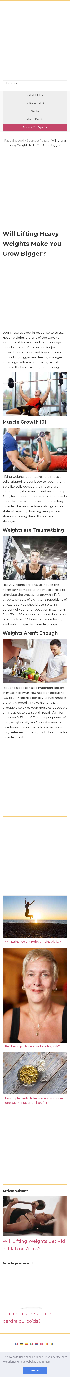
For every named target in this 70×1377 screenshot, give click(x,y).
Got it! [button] (35, 1370)
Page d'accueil (14, 140)
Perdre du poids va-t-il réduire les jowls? (32, 1046)
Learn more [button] (44, 1361)
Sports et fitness (35, 95)
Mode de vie (35, 119)
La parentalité (35, 103)
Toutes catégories (35, 127)
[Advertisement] (35, 41)
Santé (35, 111)
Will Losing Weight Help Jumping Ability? (33, 941)
